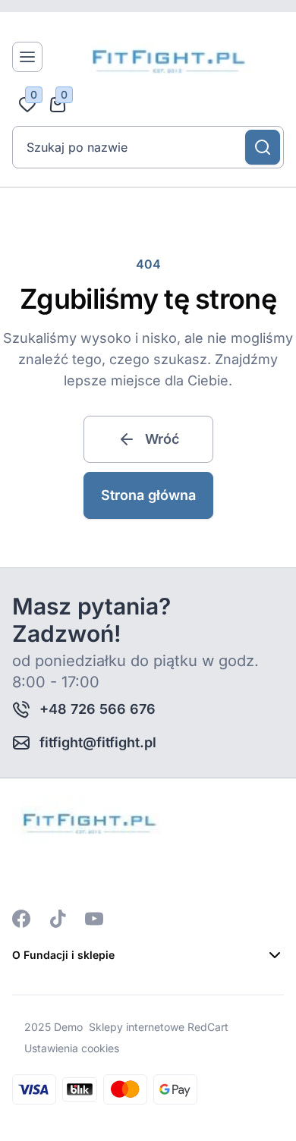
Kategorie (40, 1067)
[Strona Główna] (166, 56)
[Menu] (27, 57)
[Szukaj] (262, 147)
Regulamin (42, 1040)
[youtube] (94, 919)
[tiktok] (58, 919)
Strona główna (148, 495)
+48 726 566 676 (97, 709)
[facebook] (21, 919)
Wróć (162, 439)
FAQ (24, 985)
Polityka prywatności (73, 1012)
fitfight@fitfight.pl (97, 742)
